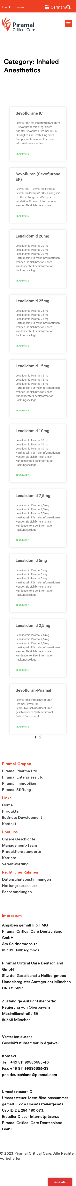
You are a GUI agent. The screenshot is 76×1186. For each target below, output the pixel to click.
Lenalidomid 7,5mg (33, 495)
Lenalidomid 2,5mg (33, 625)
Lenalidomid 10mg (32, 430)
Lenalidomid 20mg (32, 236)
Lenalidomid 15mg (32, 366)
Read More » (23, 153)
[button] (68, 7)
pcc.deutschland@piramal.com (29, 1075)
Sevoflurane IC (29, 113)
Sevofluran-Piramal (33, 690)
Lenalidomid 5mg (31, 560)
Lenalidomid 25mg (32, 301)
